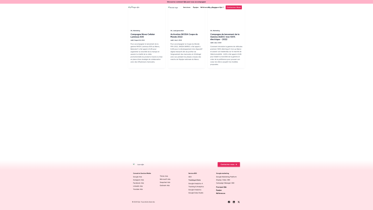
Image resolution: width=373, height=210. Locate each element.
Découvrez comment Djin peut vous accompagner (186, 2)
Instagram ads (138, 180)
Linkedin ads (138, 186)
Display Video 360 (223, 180)
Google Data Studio (195, 193)
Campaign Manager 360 (225, 183)
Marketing (136, 30)
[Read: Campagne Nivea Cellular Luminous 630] (146, 16)
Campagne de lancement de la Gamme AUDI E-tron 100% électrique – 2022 (224, 37)
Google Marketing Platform (226, 177)
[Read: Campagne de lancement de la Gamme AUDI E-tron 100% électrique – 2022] (226, 16)
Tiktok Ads (164, 176)
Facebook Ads (138, 183)
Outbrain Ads (165, 185)
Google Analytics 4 (195, 183)
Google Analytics (194, 190)
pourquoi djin (221, 187)
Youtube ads (138, 189)
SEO (190, 177)
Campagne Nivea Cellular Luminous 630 (143, 35)
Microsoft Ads (165, 179)
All (131, 30)
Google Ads (137, 177)
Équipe (219, 190)
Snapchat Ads (165, 182)
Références (220, 193)
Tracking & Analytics (196, 187)
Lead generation (178, 30)
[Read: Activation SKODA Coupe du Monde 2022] (186, 16)
